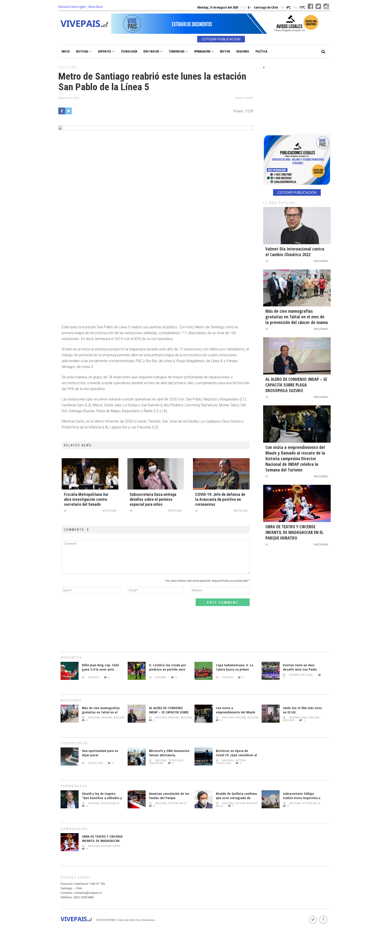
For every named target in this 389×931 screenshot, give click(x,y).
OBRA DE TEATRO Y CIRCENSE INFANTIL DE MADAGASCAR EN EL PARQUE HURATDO (294, 532)
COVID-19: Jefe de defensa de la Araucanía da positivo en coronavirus (220, 499)
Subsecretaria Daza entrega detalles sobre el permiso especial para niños (153, 499)
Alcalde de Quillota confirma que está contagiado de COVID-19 (236, 797)
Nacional (321, 261)
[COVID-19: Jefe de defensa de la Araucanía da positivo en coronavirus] (221, 473)
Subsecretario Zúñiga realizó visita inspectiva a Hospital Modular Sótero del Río (303, 800)
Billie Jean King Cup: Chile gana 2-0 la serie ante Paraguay (100, 669)
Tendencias (177, 51)
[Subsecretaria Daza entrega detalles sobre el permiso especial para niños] (155, 473)
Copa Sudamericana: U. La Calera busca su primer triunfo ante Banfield (234, 669)
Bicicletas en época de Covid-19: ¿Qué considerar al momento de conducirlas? (236, 754)
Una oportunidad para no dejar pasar (100, 752)
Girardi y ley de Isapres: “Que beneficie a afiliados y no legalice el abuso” (102, 797)
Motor (225, 51)
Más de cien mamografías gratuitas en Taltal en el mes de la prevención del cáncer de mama (296, 316)
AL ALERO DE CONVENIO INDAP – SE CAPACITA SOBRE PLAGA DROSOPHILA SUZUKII (296, 384)
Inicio (65, 51)
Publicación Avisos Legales (72, 7)
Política (261, 51)
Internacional (298, 717)
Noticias (82, 51)
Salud (116, 803)
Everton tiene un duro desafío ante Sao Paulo (300, 667)
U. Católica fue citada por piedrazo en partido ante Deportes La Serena (167, 669)
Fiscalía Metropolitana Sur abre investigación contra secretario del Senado (86, 499)
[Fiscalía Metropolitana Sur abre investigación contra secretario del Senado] (90, 473)
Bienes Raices (95, 7)
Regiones (242, 51)
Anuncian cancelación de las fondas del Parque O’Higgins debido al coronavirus (169, 800)
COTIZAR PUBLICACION (221, 39)
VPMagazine (202, 51)
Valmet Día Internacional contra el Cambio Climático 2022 (294, 251)
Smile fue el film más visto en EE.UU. (302, 710)
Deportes (104, 51)
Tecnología (129, 51)
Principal (107, 717)
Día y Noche (151, 51)
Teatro (116, 846)
